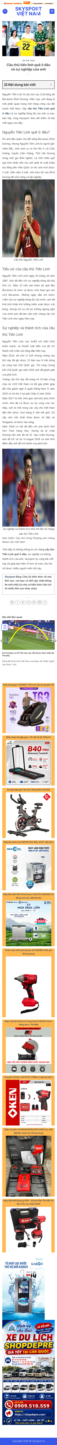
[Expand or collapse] (51, 84)
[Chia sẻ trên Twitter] (23, 601)
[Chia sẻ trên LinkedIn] (39, 601)
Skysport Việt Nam (28, 11)
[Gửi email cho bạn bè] (28, 601)
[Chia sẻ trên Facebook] (17, 601)
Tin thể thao (28, 60)
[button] (5, 10)
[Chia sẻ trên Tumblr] (44, 601)
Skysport (10, 576)
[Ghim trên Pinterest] (33, 601)
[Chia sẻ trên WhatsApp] (12, 601)
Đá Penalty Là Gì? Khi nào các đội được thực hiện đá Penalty (28, 653)
